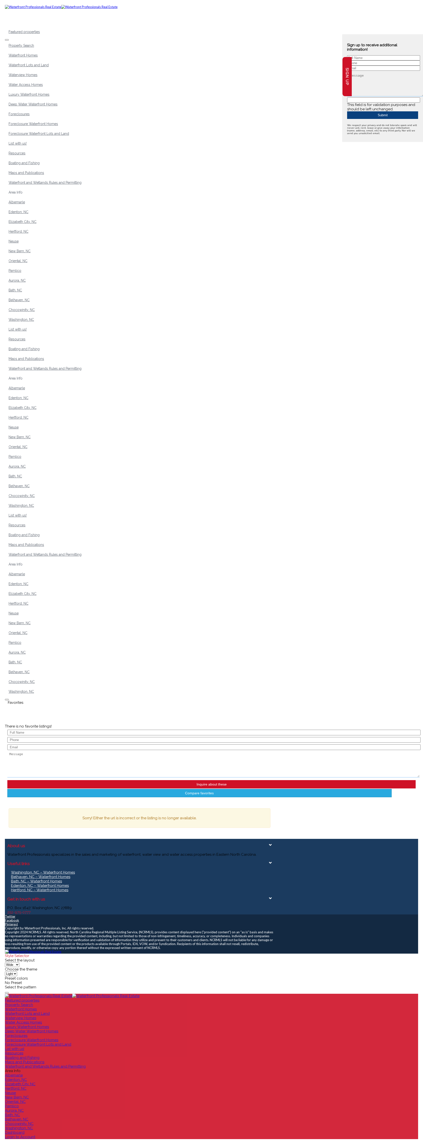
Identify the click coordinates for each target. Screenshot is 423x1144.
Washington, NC (21, 320)
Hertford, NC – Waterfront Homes (39, 890)
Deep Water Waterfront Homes (33, 104)
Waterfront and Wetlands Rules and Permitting (45, 183)
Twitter (10, 916)
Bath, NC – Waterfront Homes (36, 881)
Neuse (14, 241)
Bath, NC (15, 290)
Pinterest (11, 924)
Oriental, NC (18, 261)
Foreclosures (19, 114)
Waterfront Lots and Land (29, 65)
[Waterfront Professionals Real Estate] (33, 952)
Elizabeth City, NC (22, 222)
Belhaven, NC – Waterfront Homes (40, 877)
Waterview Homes (23, 75)
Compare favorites (199, 793)
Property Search (21, 45)
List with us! (18, 143)
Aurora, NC (17, 280)
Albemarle (17, 202)
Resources (17, 153)
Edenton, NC (18, 212)
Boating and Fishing (24, 163)
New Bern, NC (20, 251)
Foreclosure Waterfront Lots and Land (39, 134)
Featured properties (24, 32)
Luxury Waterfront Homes (29, 94)
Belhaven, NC (19, 300)
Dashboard (14, 1132)
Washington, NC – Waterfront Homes (43, 872)
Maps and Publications (26, 173)
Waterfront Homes (23, 55)
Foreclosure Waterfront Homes (33, 124)
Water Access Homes (26, 85)
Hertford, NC (18, 231)
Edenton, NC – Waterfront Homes (40, 885)
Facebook (12, 920)
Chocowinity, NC (22, 310)
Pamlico (15, 271)
